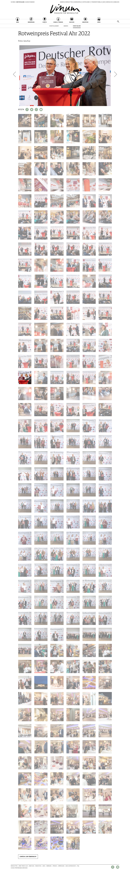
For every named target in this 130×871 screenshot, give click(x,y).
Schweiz (13, 2)
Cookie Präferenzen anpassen (19, 867)
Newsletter (69, 2)
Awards (62, 2)
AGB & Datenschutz (70, 865)
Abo (104, 2)
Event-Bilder (77, 26)
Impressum (61, 865)
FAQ (78, 865)
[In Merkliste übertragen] (36, 109)
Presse (55, 865)
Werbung (48, 865)
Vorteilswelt (86, 2)
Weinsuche (109, 2)
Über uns (31, 865)
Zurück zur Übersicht (28, 856)
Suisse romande (30, 2)
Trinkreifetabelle (96, 2)
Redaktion (38, 865)
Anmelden (116, 2)
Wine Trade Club (23, 865)
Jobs (43, 865)
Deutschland (20, 2)
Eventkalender (54, 26)
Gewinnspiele (77, 2)
